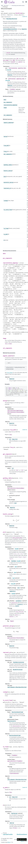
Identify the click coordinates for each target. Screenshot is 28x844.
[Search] (23, 2)
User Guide (6, 5)
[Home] (1, 5)
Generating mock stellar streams (18, 5)
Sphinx (8, 842)
